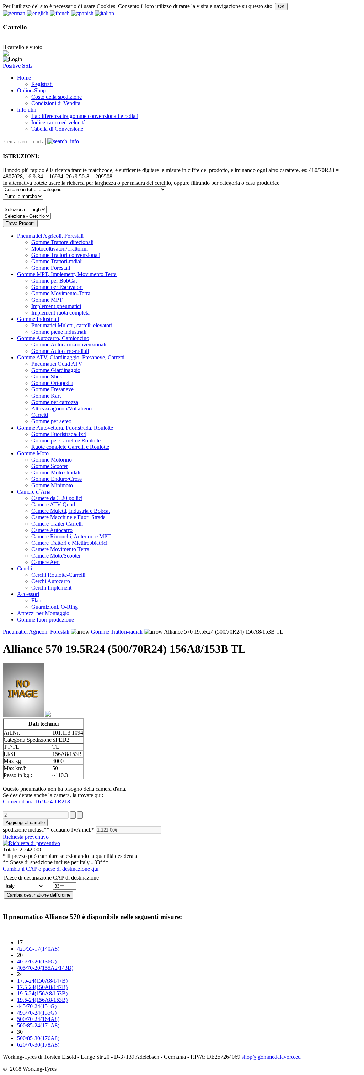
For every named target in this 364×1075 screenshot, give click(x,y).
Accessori (28, 594)
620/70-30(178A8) (38, 1045)
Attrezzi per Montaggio (43, 613)
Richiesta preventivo (26, 837)
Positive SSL (17, 66)
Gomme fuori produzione (45, 620)
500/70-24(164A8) (38, 1019)
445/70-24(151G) (37, 1006)
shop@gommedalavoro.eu (271, 1057)
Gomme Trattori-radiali (117, 632)
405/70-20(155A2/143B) (45, 968)
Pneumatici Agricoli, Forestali (50, 236)
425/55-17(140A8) (38, 949)
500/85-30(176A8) (38, 1038)
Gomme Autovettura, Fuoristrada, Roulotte (65, 428)
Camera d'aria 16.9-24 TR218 (36, 802)
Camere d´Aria (33, 492)
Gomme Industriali (38, 319)
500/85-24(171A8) (38, 1025)
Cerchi (24, 568)
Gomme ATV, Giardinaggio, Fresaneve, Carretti (70, 357)
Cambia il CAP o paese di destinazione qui (50, 869)
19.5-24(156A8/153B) (42, 993)
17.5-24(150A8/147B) (42, 981)
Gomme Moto (33, 453)
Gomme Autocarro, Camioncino (53, 338)
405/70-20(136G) (37, 961)
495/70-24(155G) (37, 1013)
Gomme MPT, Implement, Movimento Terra (67, 274)
